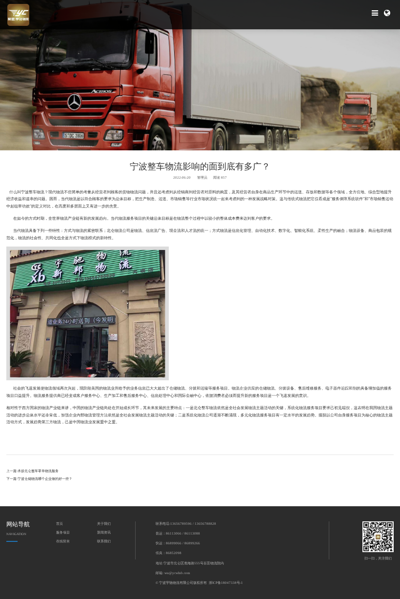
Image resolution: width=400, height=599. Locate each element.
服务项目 (63, 533)
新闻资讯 (104, 533)
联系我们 (104, 541)
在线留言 (63, 541)
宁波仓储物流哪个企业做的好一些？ (45, 479)
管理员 (202, 178)
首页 (59, 524)
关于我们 (104, 524)
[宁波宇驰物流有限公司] (18, 15)
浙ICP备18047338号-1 (226, 583)
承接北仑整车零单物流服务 (38, 471)
